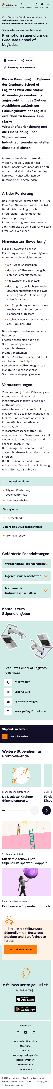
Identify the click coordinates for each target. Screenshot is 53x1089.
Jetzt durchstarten (21, 949)
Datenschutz (25, 1064)
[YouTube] (25, 1032)
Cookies (25, 1050)
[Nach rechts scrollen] (46, 810)
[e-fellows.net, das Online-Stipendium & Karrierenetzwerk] (9, 5)
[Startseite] (3, 17)
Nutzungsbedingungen (25, 1055)
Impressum (25, 1069)
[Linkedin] (33, 1032)
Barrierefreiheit (25, 1060)
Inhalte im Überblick (25, 1041)
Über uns (25, 1046)
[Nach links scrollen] (34, 810)
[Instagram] (17, 1032)
